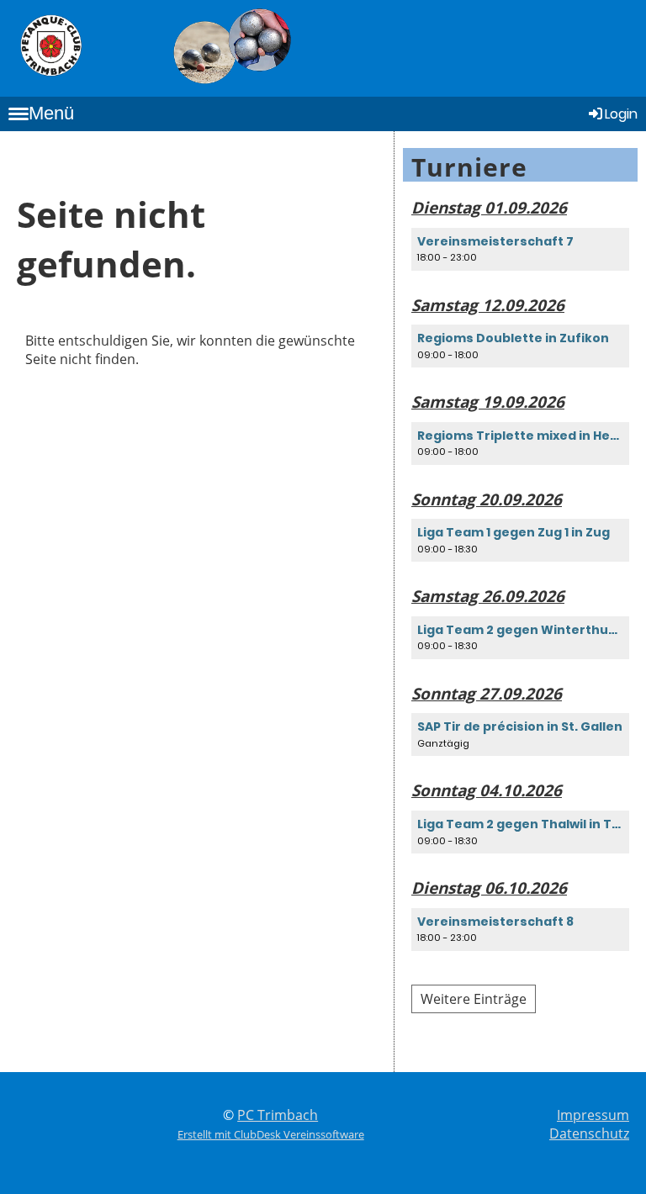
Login (621, 114)
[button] (520, 249)
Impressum (593, 1115)
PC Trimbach (277, 1115)
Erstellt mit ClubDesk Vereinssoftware (270, 1134)
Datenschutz (589, 1133)
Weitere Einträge (474, 999)
